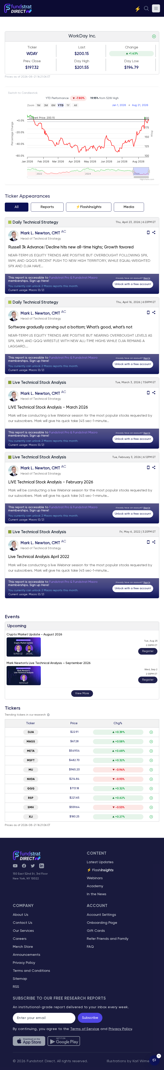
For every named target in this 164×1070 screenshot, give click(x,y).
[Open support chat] (154, 1060)
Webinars (95, 878)
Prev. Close (32, 61)
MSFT (31, 760)
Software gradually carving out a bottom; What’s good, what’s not (70, 327)
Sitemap (20, 979)
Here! (45, 281)
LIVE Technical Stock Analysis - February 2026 (50, 482)
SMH (31, 807)
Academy (95, 886)
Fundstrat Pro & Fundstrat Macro (73, 277)
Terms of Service (84, 1029)
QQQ (30, 788)
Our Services (23, 931)
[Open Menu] (156, 8)
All (17, 207)
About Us (20, 915)
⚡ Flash (100, 870)
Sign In (146, 278)
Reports (47, 207)
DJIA (31, 732)
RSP (30, 798)
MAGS (31, 741)
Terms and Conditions (31, 971)
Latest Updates (100, 862)
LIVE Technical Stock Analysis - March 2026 (48, 407)
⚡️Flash (89, 207)
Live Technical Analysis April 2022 (38, 557)
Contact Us (22, 923)
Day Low (131, 61)
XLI (31, 816)
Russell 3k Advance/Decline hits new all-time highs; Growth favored (71, 247)
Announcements (26, 955)
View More (82, 693)
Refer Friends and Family (107, 939)
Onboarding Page (102, 923)
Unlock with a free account (133, 284)
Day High (81, 61)
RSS (16, 987)
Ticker (32, 47)
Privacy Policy (24, 963)
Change (131, 47)
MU (31, 769)
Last (81, 47)
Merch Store (23, 947)
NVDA (31, 779)
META (30, 751)
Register (147, 651)
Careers (19, 939)
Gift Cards (96, 931)
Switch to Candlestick (23, 93)
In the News (96, 894)
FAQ (90, 947)
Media (129, 207)
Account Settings (101, 915)
